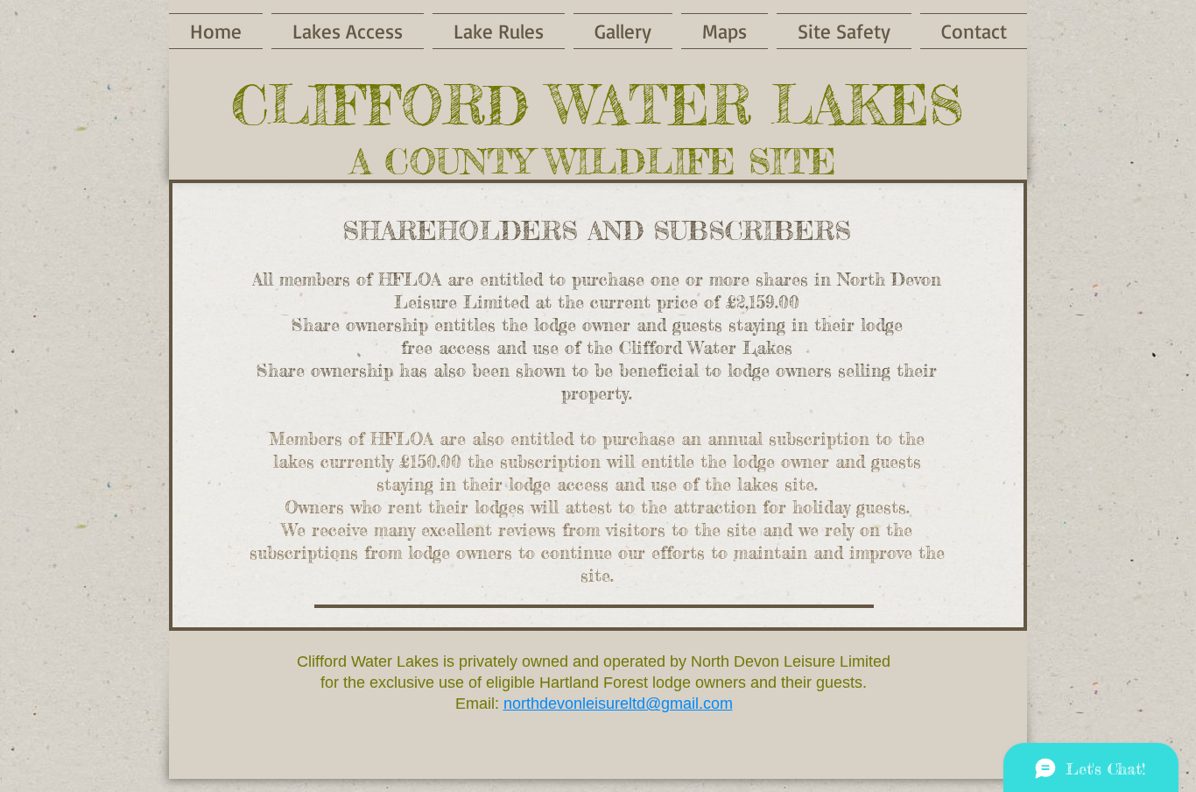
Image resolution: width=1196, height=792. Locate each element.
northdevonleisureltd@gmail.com (618, 703)
